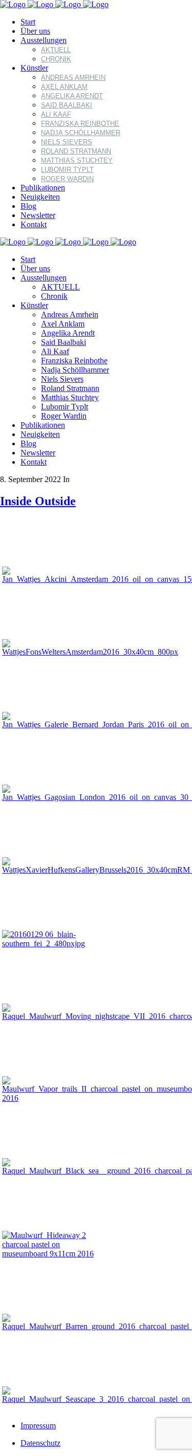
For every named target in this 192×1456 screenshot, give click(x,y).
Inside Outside (38, 501)
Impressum (38, 1425)
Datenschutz (40, 1443)
